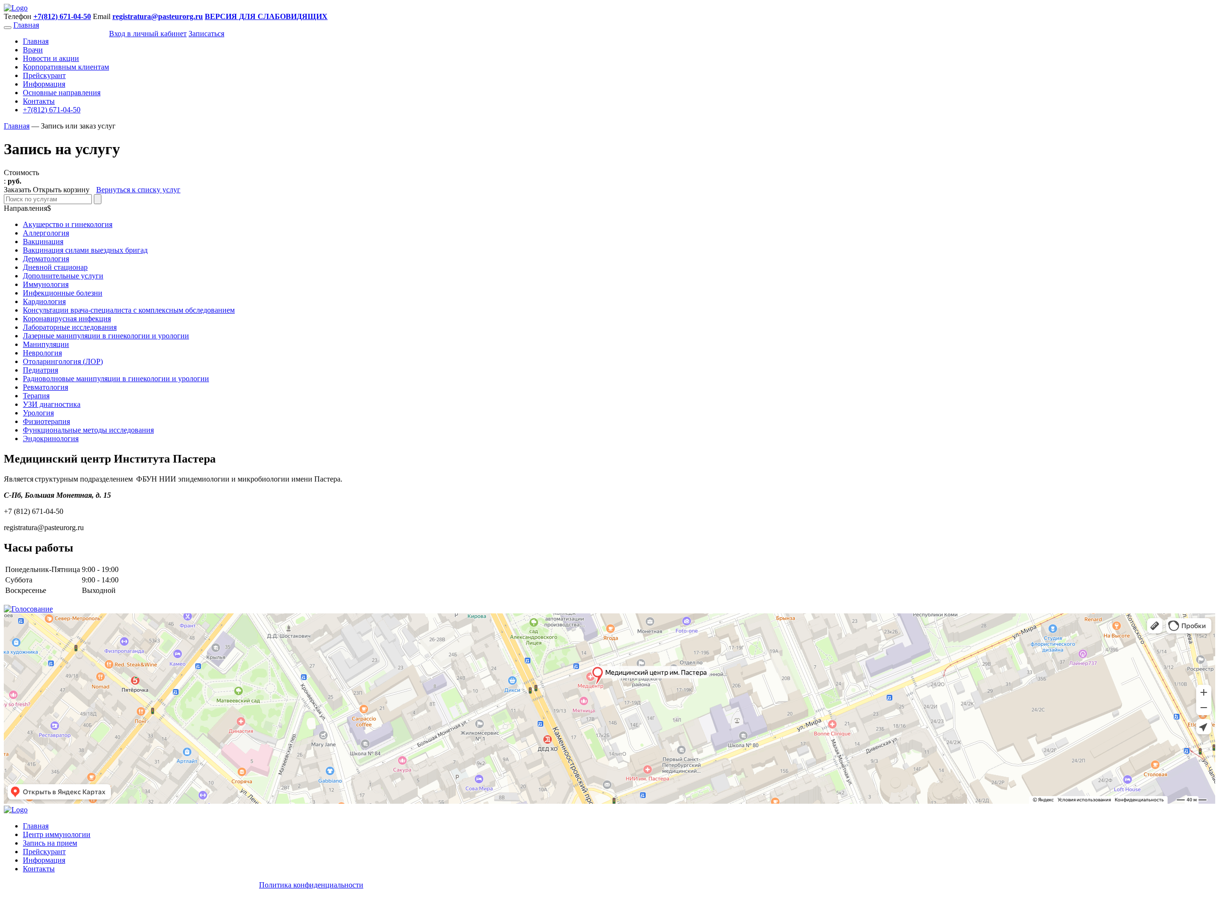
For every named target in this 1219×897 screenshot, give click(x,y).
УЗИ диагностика (51, 404)
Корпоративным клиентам (66, 67)
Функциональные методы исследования (88, 430)
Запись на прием (50, 843)
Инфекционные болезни (62, 293)
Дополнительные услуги (63, 276)
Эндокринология (51, 438)
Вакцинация (43, 241)
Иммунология (46, 284)
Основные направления (61, 93)
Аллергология (46, 233)
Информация (44, 84)
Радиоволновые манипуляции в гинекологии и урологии (116, 379)
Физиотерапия (46, 421)
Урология (38, 413)
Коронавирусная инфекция (67, 319)
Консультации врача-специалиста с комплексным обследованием (129, 310)
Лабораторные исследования (70, 327)
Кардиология (44, 301)
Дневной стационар (55, 267)
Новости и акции (51, 58)
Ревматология (45, 387)
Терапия (36, 396)
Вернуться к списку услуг (138, 190)
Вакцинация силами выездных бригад (85, 250)
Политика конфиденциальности (311, 885)
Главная (26, 25)
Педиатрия (40, 370)
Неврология (42, 353)
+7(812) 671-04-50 (51, 110)
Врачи (33, 50)
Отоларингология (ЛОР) (63, 361)
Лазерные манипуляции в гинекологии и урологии (106, 336)
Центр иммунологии (56, 834)
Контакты (39, 101)
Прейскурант (44, 75)
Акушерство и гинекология (67, 224)
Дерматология (46, 259)
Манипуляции (46, 344)
